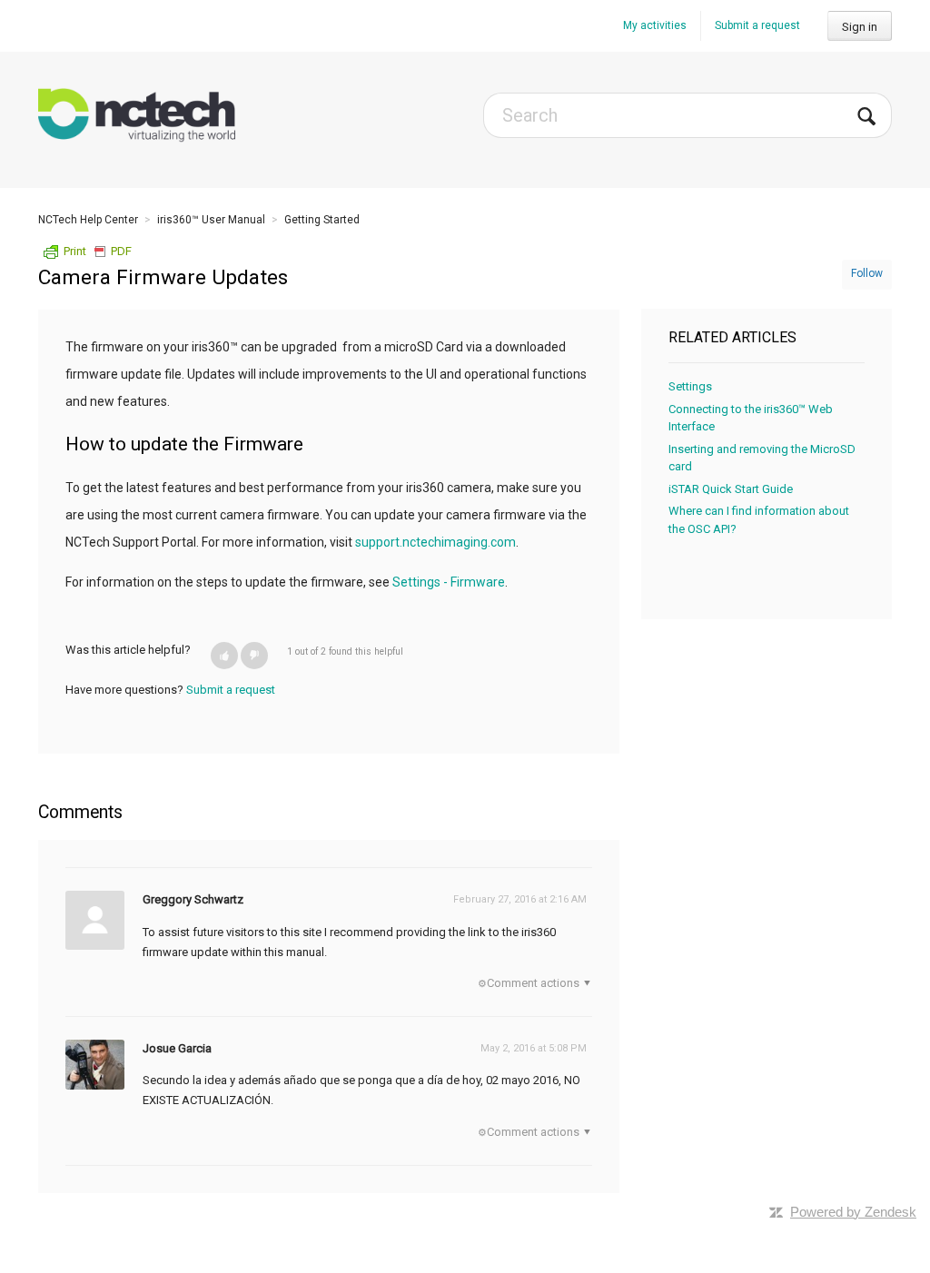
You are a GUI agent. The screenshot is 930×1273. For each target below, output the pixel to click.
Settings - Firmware (448, 582)
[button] (224, 655)
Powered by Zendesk (853, 1211)
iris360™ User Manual (211, 219)
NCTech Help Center (88, 219)
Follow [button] (867, 273)
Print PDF (98, 251)
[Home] (136, 115)
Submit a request (757, 25)
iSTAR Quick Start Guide (730, 489)
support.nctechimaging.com (435, 542)
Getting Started (322, 219)
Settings (690, 386)
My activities (655, 25)
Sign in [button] (859, 27)
